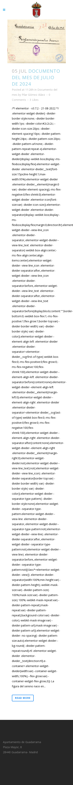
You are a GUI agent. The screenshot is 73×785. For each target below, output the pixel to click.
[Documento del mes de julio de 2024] (36, 41)
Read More (23, 698)
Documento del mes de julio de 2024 (36, 77)
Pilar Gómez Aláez (33, 95)
